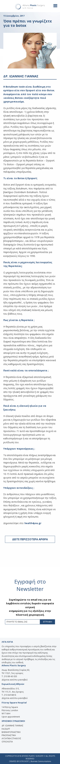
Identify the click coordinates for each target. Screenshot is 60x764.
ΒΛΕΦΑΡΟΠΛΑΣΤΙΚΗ (11, 732)
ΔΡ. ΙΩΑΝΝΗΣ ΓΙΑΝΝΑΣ (12, 725)
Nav (54, 5)
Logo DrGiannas (30, 6)
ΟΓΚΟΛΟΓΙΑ (7, 741)
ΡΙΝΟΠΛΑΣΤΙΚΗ (9, 735)
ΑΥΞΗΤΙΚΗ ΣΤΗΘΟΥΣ (11, 738)
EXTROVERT (24, 761)
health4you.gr (32, 523)
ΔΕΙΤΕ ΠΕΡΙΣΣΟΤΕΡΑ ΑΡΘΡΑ (30, 539)
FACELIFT (6, 728)
